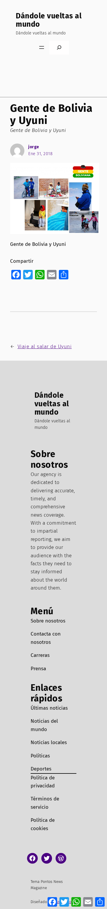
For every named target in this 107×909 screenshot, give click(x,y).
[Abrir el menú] (41, 47)
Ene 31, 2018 (40, 153)
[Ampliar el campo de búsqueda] (59, 48)
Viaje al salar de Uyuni (45, 346)
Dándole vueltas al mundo (48, 20)
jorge (33, 146)
